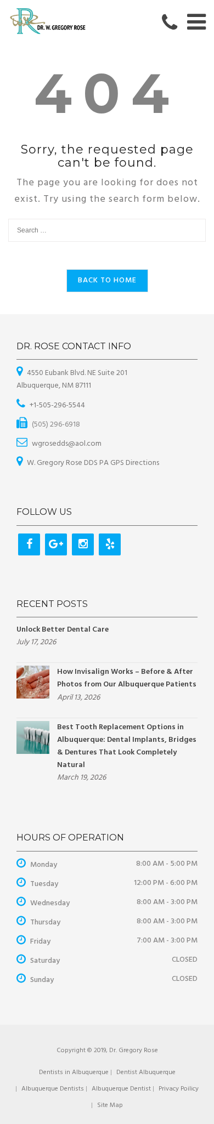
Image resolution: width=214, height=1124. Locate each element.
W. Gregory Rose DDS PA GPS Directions (93, 463)
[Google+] (56, 544)
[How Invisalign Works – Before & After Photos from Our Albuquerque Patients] (32, 682)
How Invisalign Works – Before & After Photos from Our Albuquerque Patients (126, 678)
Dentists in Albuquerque (74, 1072)
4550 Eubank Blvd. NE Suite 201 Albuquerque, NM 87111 (71, 379)
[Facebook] (29, 544)
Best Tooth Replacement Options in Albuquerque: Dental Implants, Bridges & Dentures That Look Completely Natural (126, 746)
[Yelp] (110, 544)
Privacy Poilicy (179, 1088)
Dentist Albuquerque (146, 1072)
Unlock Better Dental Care (62, 629)
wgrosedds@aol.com (67, 444)
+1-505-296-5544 (57, 405)
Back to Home (107, 280)
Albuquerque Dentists (52, 1088)
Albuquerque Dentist (121, 1088)
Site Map (110, 1105)
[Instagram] (83, 544)
